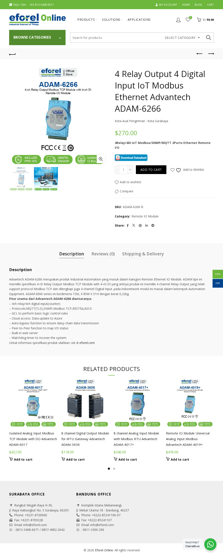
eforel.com (87, 343)
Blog (198, 5)
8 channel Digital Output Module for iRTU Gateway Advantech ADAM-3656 (85, 439)
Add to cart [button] (23, 459)
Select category (180, 37)
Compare (126, 191)
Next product (210, 54)
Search (208, 37)
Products (86, 19)
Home (186, 5)
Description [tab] (71, 254)
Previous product (199, 54)
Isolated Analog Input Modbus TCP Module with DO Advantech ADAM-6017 (33, 439)
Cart (210, 5)
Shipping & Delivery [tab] (143, 254)
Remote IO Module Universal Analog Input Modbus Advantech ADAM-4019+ (187, 439)
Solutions (111, 19)
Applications (139, 19)
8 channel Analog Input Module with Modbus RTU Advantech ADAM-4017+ (136, 439)
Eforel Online (104, 550)
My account (168, 5)
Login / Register (178, 19)
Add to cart (151, 169)
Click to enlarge (101, 159)
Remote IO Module (145, 216)
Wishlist (190, 17)
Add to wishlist (130, 182)
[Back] (12, 54)
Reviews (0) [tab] (103, 254)
